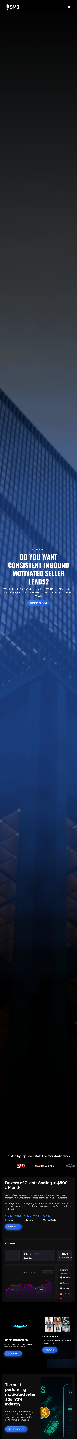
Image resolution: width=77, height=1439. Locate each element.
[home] (17, 7)
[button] (69, 7)
